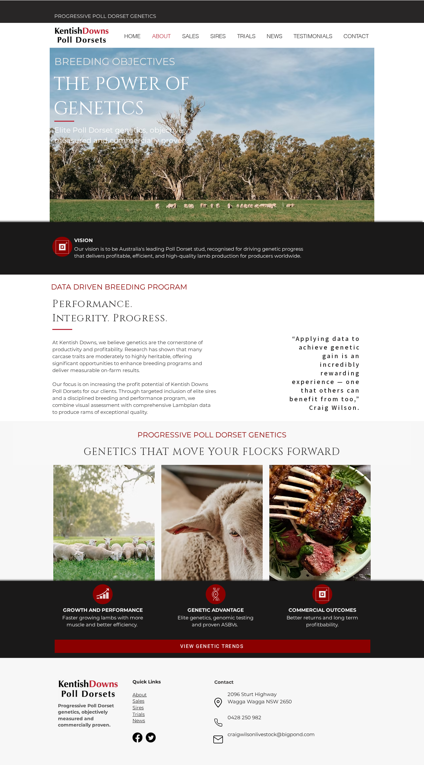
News (138, 721)
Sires (138, 708)
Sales (138, 701)
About (139, 695)
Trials (138, 714)
